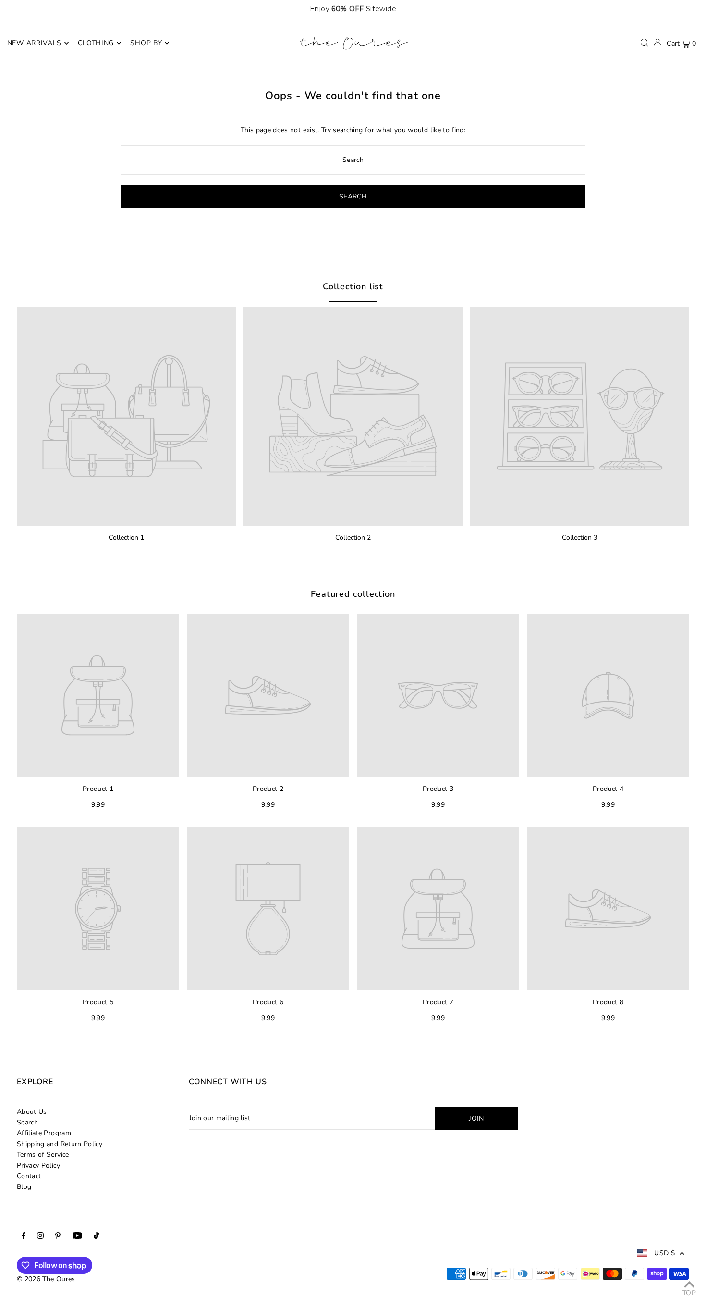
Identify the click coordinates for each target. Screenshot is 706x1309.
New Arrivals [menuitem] (34, 43)
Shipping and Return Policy (59, 1143)
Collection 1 (126, 537)
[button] (674, 8)
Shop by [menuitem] (146, 43)
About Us (32, 1111)
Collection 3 (579, 537)
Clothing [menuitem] (96, 43)
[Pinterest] (58, 1237)
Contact (29, 1176)
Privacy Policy (38, 1165)
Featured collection (353, 594)
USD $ (664, 1253)
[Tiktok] (96, 1237)
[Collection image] (126, 416)
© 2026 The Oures (46, 1279)
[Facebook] (23, 1237)
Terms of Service (43, 1154)
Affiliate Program (44, 1132)
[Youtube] (77, 1237)
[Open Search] (644, 42)
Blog (24, 1186)
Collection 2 (353, 537)
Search (27, 1122)
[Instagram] (40, 1237)
